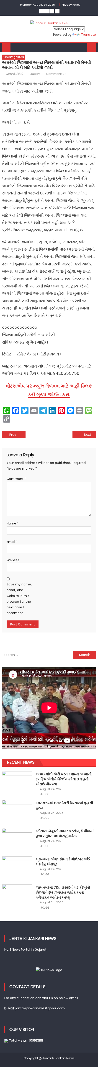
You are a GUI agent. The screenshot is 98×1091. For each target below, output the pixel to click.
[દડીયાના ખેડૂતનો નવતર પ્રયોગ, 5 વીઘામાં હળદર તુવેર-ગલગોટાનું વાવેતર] (17, 839)
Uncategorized (13, 57)
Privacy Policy (71, 5)
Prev (12, 434)
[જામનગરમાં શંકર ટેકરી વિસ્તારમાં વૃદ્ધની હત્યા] (17, 811)
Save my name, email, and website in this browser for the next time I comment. (19, 598)
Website (13, 560)
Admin (34, 74)
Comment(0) (56, 74)
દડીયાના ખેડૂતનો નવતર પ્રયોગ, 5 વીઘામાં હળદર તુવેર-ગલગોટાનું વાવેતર (65, 833)
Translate (88, 34)
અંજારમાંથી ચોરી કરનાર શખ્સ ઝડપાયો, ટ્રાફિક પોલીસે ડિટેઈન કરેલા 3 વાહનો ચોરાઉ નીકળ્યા (64, 779)
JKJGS (44, 794)
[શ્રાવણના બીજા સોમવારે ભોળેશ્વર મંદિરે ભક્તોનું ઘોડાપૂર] (17, 867)
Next (87, 434)
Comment (16, 478)
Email (12, 541)
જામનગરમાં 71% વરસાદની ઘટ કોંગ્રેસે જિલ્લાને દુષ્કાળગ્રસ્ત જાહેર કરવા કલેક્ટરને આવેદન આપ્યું (63, 892)
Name (13, 523)
